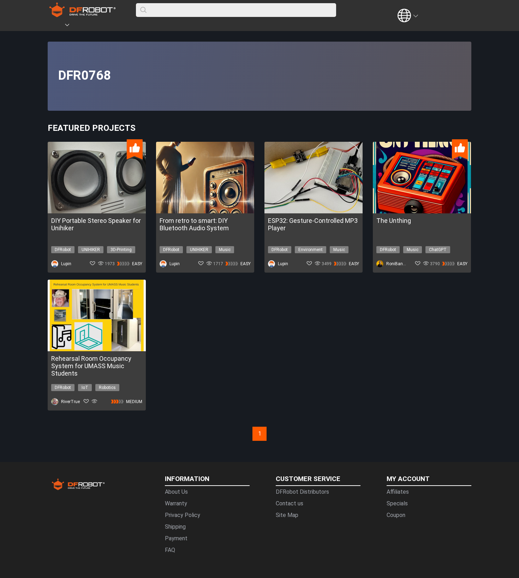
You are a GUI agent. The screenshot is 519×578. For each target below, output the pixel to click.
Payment (176, 538)
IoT (85, 387)
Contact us (289, 503)
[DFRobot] (82, 15)
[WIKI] (96, 26)
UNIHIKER (91, 249)
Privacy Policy (182, 515)
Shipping (175, 526)
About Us (176, 491)
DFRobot (63, 249)
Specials (397, 503)
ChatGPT (438, 249)
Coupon (396, 515)
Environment (310, 249)
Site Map (287, 515)
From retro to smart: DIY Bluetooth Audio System (194, 224)
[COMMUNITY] (71, 26)
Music (225, 249)
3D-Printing (121, 249)
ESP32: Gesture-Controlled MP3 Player (313, 224)
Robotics (107, 387)
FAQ (170, 550)
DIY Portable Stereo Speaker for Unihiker (96, 224)
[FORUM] (85, 26)
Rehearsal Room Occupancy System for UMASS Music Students (91, 366)
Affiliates (398, 491)
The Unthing (393, 220)
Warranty (176, 503)
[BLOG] (106, 26)
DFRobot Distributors (302, 491)
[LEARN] (117, 26)
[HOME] (57, 26)
